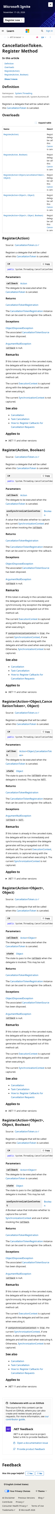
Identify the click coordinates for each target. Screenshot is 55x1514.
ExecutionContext (28, 383)
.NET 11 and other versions (22, 440)
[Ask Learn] (37, 37)
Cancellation (17, 415)
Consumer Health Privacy (14, 1506)
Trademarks (7, 1510)
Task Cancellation (20, 419)
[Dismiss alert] (50, 4)
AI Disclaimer (8, 1497)
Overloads (9, 67)
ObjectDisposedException (19, 328)
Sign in (49, 30)
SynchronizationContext (31, 397)
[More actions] (50, 37)
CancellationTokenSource (35, 332)
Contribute (7, 1502)
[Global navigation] (3, 30)
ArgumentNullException (18, 343)
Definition (9, 63)
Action (23, 283)
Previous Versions (26, 1497)
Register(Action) (12, 71)
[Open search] (42, 30)
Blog (40, 1497)
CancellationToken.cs (26, 245)
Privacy (19, 1502)
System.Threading (23, 93)
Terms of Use (37, 1506)
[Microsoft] (27, 31)
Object (30, 751)
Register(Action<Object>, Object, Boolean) (23, 215)
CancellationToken (16, 108)
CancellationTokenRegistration (22, 304)
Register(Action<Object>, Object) (19, 195)
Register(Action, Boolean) (16, 74)
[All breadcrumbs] (4, 37)
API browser (15, 37)
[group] (27, 179)
